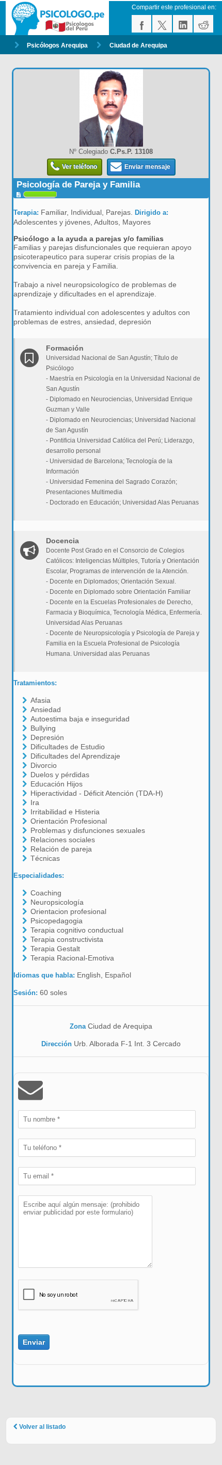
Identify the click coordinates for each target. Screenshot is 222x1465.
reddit (203, 24)
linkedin (183, 24)
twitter (162, 24)
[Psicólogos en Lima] (59, 18)
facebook (141, 24)
